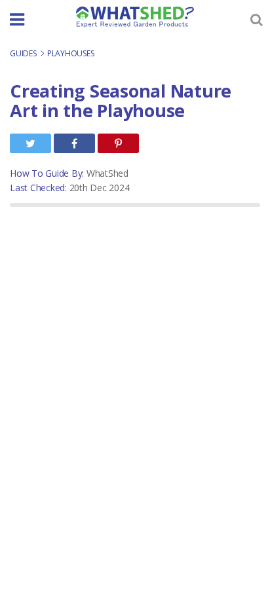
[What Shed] (135, 17)
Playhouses (70, 53)
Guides (24, 53)
